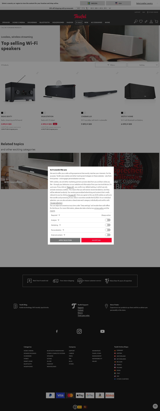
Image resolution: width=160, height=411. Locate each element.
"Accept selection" (56, 203)
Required (54, 215)
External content (56, 235)
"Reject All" (70, 187)
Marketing (54, 225)
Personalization (56, 230)
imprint (52, 211)
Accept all (96, 240)
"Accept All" (72, 195)
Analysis (54, 220)
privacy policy (99, 208)
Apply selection (65, 240)
